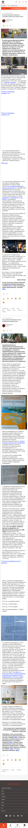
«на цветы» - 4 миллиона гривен (11, 672)
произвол (4, 311)
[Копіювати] (10, 25)
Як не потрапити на (17, 8)
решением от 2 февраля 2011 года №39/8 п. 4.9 (12, 198)
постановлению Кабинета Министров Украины (13, 187)
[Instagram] (10, 816)
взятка (14, 310)
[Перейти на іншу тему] (19, 2)
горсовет (13, 308)
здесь (10, 286)
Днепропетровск (5, 308)
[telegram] (18, 816)
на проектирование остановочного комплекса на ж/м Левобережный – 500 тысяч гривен (13, 675)
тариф (3, 310)
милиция (9, 310)
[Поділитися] (7, 25)
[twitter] (14, 816)
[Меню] (26, 2)
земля (18, 308)
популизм (19, 769)
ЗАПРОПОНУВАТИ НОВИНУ (14, 784)
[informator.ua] (3, 2)
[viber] (21, 816)
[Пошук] (23, 2)
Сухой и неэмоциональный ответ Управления (13, 442)
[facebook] (6, 816)
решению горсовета (10, 82)
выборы (3, 771)
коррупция (20, 310)
